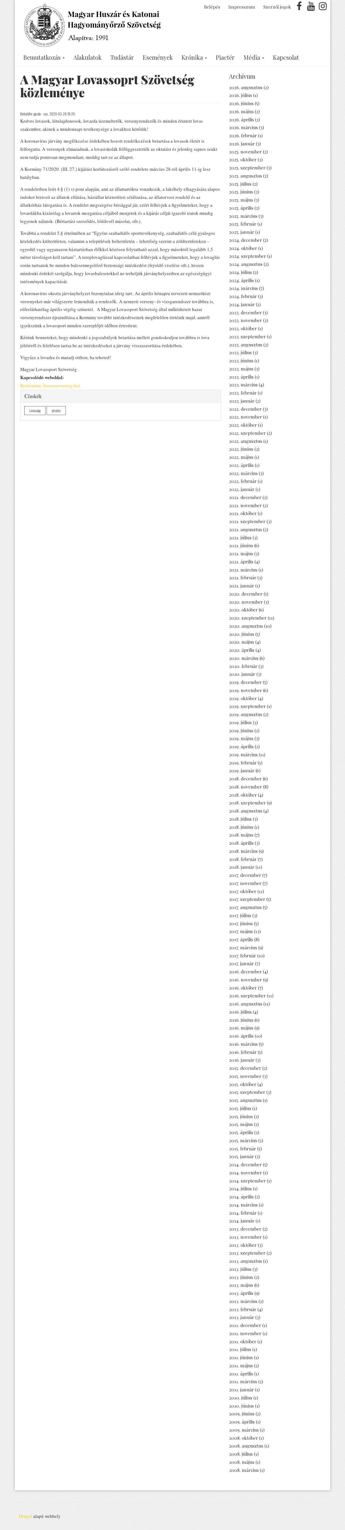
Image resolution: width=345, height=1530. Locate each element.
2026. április (241, 119)
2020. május (241, 642)
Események (158, 57)
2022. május (241, 457)
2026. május (241, 111)
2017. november (245, 883)
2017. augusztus (245, 907)
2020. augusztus (246, 626)
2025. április (241, 208)
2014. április (241, 1197)
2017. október (242, 891)
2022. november (245, 417)
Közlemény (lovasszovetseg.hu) (50, 385)
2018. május (241, 835)
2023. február (243, 393)
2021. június (241, 545)
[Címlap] (93, 25)
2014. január (241, 1221)
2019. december (245, 682)
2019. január (241, 770)
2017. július (240, 915)
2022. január (241, 489)
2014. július (240, 1188)
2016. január (241, 1060)
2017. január (241, 963)
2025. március (243, 216)
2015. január (241, 1156)
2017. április (241, 939)
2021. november (245, 505)
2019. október (243, 698)
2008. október (243, 1438)
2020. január (242, 674)
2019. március (243, 754)
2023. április (241, 377)
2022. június (241, 449)
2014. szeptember (247, 1181)
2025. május (241, 200)
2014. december (245, 1164)
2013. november (245, 1237)
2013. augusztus (245, 1261)
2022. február (243, 481)
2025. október (243, 159)
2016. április (241, 1036)
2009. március (244, 1430)
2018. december (245, 778)
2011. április (241, 1374)
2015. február (242, 1148)
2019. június (241, 730)
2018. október (243, 795)
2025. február (242, 224)
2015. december (245, 1068)
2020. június (241, 634)
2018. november (245, 787)
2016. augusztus (245, 1004)
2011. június (241, 1357)
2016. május (241, 1028)
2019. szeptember (247, 706)
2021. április (241, 561)
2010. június (241, 1406)
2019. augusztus (245, 714)
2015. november (245, 1076)
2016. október (243, 988)
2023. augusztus (245, 345)
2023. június (241, 360)
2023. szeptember (247, 336)
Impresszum (241, 7)
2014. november (245, 1172)
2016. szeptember (247, 995)
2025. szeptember (247, 168)
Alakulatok (87, 57)
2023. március (243, 384)
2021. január (241, 586)
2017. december (245, 875)
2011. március (243, 1381)
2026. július (240, 95)
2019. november (245, 690)
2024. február (243, 296)
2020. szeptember (248, 618)
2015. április (241, 1132)
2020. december (246, 594)
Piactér (225, 57)
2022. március (243, 473)
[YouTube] (311, 8)
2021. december (245, 497)
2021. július (240, 537)
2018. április (241, 843)
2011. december (245, 1325)
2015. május (241, 1124)
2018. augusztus (245, 811)
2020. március (243, 658)
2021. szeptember (247, 521)
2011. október (242, 1341)
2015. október (242, 1084)
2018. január (241, 867)
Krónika (192, 57)
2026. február (243, 135)
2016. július (240, 1012)
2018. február (243, 859)
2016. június (241, 1020)
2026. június (241, 103)
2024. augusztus (246, 264)
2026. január (242, 143)
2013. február (242, 1309)
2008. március (244, 1470)
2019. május (241, 738)
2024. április (241, 280)
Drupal (25, 1516)
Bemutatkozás (42, 57)
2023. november (245, 320)
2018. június (241, 827)
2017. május (241, 931)
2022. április (241, 465)
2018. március (243, 851)
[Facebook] (299, 8)
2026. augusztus (246, 87)
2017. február (242, 955)
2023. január (241, 401)
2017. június (241, 923)
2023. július (240, 352)
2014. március (243, 1205)
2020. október (243, 610)
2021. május (241, 553)
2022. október (243, 425)
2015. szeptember (247, 1092)
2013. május (241, 1285)
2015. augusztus (245, 1100)
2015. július (240, 1108)
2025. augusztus (245, 176)
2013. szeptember (247, 1253)
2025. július (240, 184)
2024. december (245, 240)
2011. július (240, 1349)
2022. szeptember (247, 433)
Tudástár (122, 57)
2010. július (240, 1398)
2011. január (241, 1389)
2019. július (240, 722)
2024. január (242, 304)
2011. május (241, 1365)
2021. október (243, 513)
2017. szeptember (247, 899)
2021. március (243, 570)
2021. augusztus (245, 529)
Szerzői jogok (277, 7)
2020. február (243, 666)
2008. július (241, 1454)
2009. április (242, 1422)
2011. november (245, 1333)
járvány (56, 410)
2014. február (243, 1213)
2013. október (243, 1245)
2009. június (241, 1414)
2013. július (240, 1269)
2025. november (245, 152)
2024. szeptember (247, 256)
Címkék (33, 396)
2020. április (241, 650)
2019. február (243, 763)
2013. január (241, 1317)
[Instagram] (323, 8)
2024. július (240, 272)
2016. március (243, 1044)
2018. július (240, 819)
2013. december (245, 1229)
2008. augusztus (246, 1446)
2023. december (245, 312)
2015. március (243, 1140)
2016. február (243, 1052)
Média (252, 57)
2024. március (243, 288)
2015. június (241, 1116)
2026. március (243, 127)
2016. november (245, 980)
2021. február (242, 577)
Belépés (212, 7)
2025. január (241, 232)
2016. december (245, 971)
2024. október (243, 248)
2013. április (241, 1293)
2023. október (243, 328)
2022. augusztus (245, 441)
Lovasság (34, 410)
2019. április (241, 746)
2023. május (241, 369)
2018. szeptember (247, 803)
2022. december (245, 409)
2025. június (241, 192)
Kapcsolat (286, 57)
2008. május (241, 1462)
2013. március (243, 1301)
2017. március (243, 947)
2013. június (241, 1277)
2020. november (246, 602)
